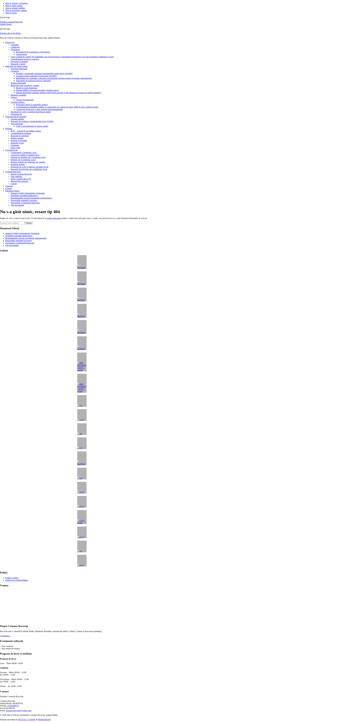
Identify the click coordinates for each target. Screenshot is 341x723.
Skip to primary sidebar (15, 8)
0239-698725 (13, 706)
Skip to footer (11, 13)
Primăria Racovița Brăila (10, 33)
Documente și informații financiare (19, 243)
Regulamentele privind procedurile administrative (26, 238)
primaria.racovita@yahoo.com (18, 710)
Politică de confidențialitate (16, 580)
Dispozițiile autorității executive (18, 240)
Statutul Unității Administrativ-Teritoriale (22, 233)
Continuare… (5, 636)
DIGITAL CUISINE (26, 719)
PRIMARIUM (44, 719)
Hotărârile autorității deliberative (18, 236)
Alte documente (12, 245)
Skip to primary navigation (16, 3)
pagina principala (54, 218)
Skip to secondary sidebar (16, 10)
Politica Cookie (11, 578)
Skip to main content (14, 6)
